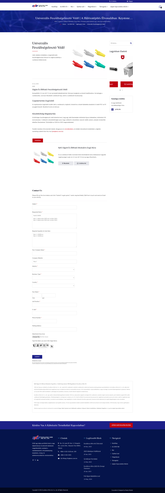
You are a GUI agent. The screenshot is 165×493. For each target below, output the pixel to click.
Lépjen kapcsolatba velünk (119, 7)
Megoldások (92, 7)
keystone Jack (68, 408)
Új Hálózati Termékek (90, 459)
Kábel (63, 408)
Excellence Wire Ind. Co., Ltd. (49, 490)
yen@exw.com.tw (57, 131)
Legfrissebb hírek (80, 24)
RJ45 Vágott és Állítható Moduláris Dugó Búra (77, 147)
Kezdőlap (54, 7)
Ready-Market (129, 490)
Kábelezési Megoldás (101, 408)
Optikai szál (80, 7)
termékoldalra (69, 129)
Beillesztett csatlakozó (76, 408)
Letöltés (118, 109)
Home (64, 24)
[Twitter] (35, 460)
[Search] (131, 43)
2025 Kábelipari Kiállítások (92, 451)
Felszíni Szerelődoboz (91, 408)
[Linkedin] (37, 460)
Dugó (60, 408)
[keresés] (110, 1)
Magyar (131, 1)
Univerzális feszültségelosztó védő (96, 24)
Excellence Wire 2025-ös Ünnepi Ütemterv (94, 467)
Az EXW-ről (63, 7)
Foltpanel (84, 408)
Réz (72, 7)
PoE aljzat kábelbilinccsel (92, 476)
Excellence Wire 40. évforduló (93, 444)
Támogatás (103, 7)
